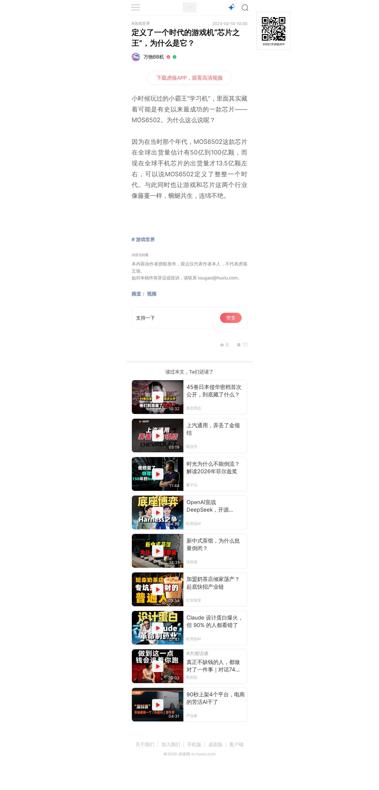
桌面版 (215, 744)
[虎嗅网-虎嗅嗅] (231, 7)
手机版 (194, 744)
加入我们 (170, 744)
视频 (152, 294)
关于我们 (144, 744)
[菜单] (135, 7)
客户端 (236, 744)
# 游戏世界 (143, 239)
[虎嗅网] (189, 7)
